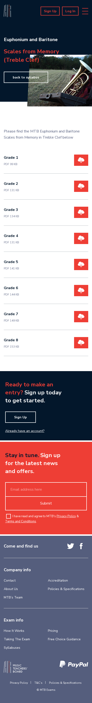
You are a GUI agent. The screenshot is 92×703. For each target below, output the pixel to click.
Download (81, 160)
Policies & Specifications (66, 589)
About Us (11, 589)
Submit (46, 503)
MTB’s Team (13, 597)
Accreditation (58, 580)
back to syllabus (26, 77)
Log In (70, 11)
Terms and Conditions (20, 521)
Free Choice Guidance (64, 639)
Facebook (81, 546)
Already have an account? (24, 431)
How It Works (14, 631)
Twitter (70, 546)
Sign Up (50, 11)
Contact (10, 580)
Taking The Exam (17, 639)
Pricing (53, 631)
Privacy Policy (66, 516)
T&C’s (38, 683)
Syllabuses (12, 647)
